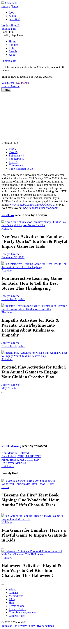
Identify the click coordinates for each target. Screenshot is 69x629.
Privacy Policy (17, 609)
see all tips (7, 215)
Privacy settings (45, 625)
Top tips (13, 44)
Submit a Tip (8, 28)
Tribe (12, 48)
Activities (7, 270)
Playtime (6, 312)
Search (13, 51)
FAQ (12, 599)
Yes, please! (8, 82)
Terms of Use (16, 605)
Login (4, 25)
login (15, 6)
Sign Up (15, 25)
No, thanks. (22, 82)
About (12, 54)
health (12, 15)
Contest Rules (17, 615)
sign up (5, 6)
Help (12, 602)
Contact (13, 592)
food (11, 12)
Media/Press (16, 596)
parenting (14, 19)
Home (12, 41)
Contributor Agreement (22, 612)
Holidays (6, 228)
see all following (11, 446)
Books (5, 487)
